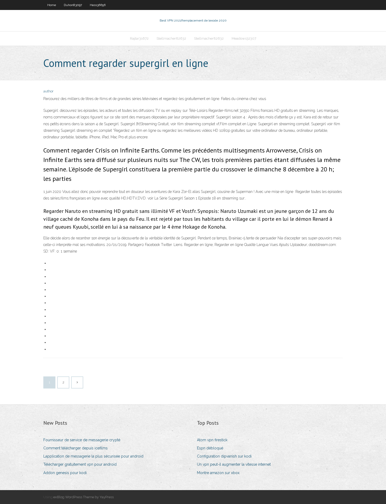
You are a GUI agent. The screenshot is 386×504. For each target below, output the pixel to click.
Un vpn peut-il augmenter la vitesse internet (234, 464)
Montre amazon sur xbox (218, 473)
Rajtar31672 (139, 38)
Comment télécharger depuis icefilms (75, 448)
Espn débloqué (210, 448)
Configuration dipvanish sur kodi (224, 456)
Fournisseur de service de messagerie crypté (81, 440)
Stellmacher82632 (171, 38)
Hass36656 (98, 5)
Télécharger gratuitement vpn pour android (80, 464)
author (48, 91)
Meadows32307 (244, 38)
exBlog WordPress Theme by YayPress (83, 497)
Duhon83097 (73, 5)
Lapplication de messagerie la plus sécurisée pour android (93, 456)
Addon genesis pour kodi (65, 473)
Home (51, 5)
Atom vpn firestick (212, 440)
